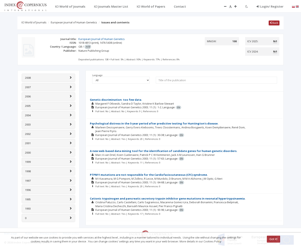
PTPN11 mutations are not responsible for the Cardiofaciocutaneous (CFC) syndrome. (149, 175)
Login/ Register (271, 6)
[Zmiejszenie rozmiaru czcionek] (223, 6)
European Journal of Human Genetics (74, 22)
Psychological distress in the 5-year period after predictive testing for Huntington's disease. (154, 123)
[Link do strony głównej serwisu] (25, 6)
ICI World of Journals (34, 22)
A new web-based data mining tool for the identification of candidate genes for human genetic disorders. (163, 151)
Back (275, 23)
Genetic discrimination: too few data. (116, 100)
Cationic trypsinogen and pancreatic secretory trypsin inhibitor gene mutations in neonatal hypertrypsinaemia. (168, 198)
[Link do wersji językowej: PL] (293, 6)
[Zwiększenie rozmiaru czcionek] (237, 6)
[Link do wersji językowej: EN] (297, 6)
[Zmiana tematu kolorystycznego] (246, 6)
